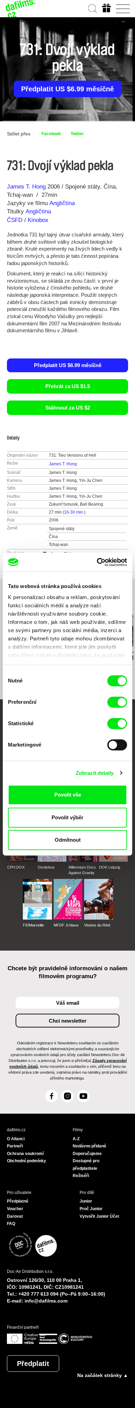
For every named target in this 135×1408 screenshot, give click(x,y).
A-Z (76, 1138)
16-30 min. (74, 512)
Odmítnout (68, 840)
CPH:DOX (16, 867)
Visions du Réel (97, 925)
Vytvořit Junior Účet (99, 1216)
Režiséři (81, 1175)
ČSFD (15, 220)
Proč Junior (91, 1208)
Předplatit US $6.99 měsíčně (67, 89)
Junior (86, 1201)
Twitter (77, 133)
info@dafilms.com (46, 1301)
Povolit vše (67, 795)
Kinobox (38, 220)
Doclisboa (46, 867)
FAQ (11, 1223)
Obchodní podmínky (26, 1160)
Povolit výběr (67, 817)
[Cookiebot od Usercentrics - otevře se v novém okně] (97, 562)
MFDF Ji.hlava (66, 925)
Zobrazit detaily (95, 773)
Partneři (15, 1146)
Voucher (15, 1208)
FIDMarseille (33, 925)
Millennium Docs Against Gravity (82, 870)
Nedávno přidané (89, 1146)
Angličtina (62, 203)
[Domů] (20, 8)
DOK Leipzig (109, 867)
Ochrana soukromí (25, 1153)
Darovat (15, 1216)
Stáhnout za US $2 (67, 408)
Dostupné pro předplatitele (86, 1164)
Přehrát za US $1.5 (67, 386)
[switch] (117, 702)
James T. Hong (26, 186)
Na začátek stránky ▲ (102, 1375)
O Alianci (16, 1138)
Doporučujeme (87, 1153)
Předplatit (33, 1363)
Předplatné (17, 1201)
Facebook (51, 133)
